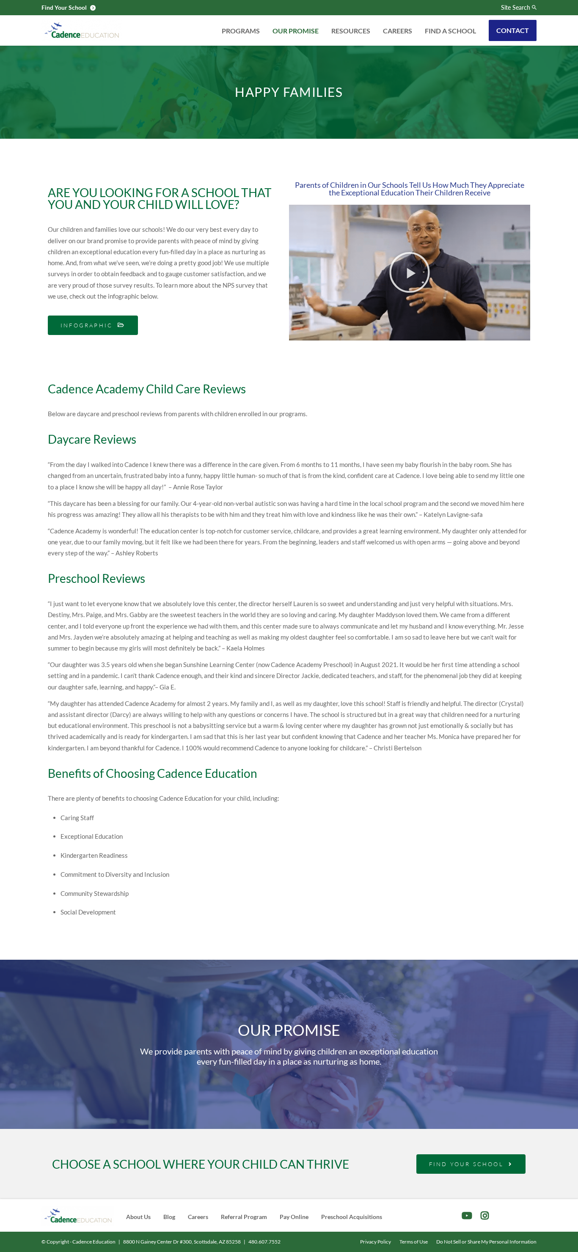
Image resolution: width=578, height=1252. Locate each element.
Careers (397, 31)
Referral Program (244, 1216)
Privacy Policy (375, 1241)
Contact (512, 30)
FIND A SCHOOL (450, 31)
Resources (350, 31)
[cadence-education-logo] (81, 30)
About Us (138, 1216)
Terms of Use (413, 1241)
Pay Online (294, 1216)
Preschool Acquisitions (351, 1216)
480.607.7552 (264, 1241)
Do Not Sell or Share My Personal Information (486, 1241)
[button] (409, 272)
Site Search (515, 8)
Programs (241, 31)
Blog (169, 1216)
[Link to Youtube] (467, 1215)
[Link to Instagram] (485, 1215)
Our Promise (295, 31)
